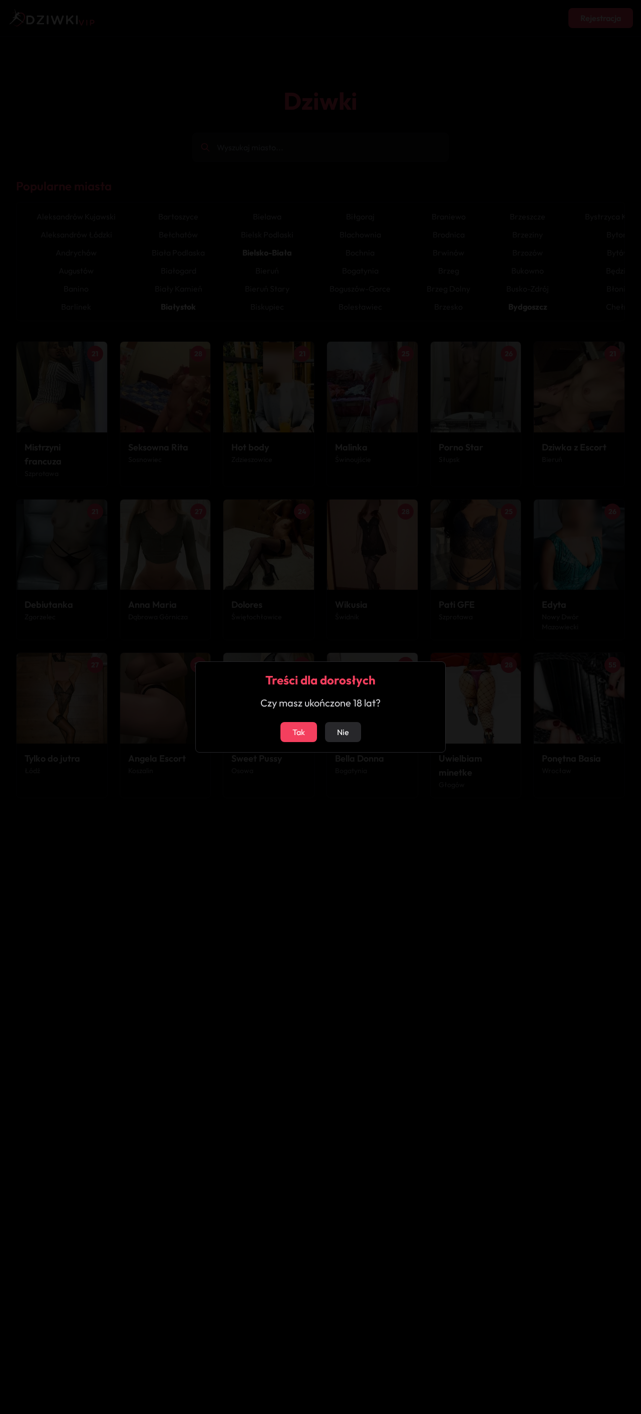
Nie (343, 732)
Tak (298, 732)
